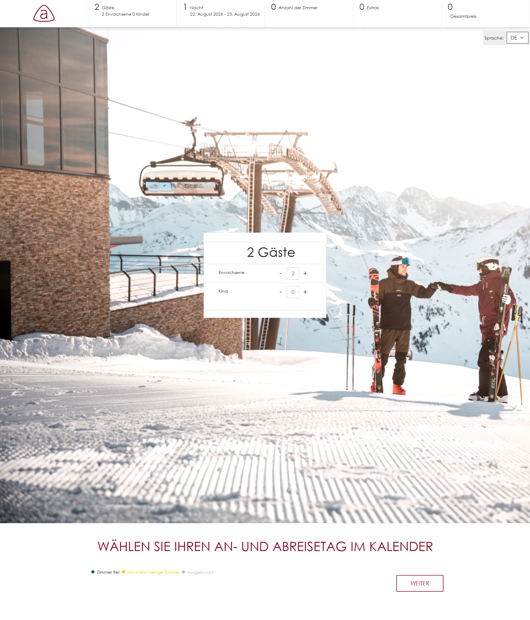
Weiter (420, 583)
